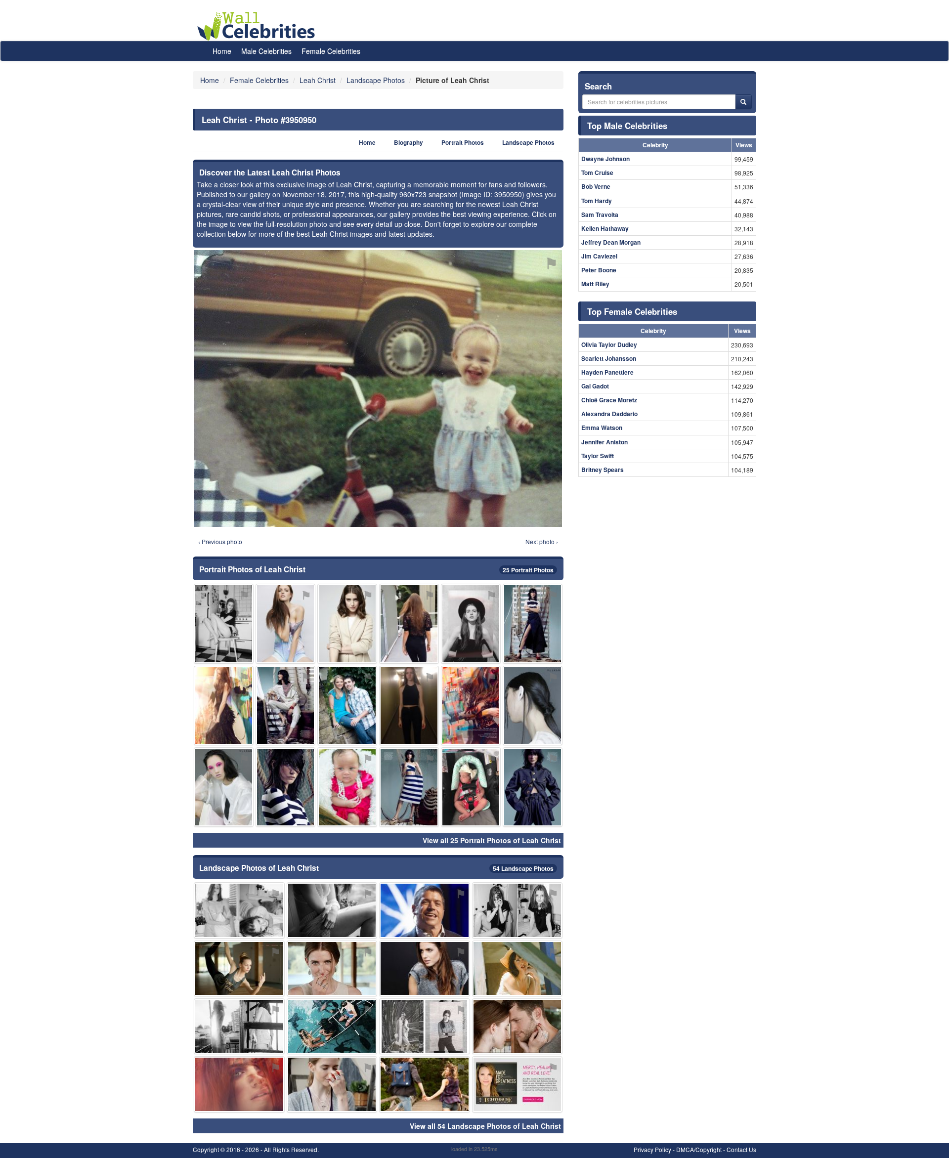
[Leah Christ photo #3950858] (224, 623)
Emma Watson (601, 427)
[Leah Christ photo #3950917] (424, 910)
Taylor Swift (597, 455)
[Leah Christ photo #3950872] (347, 623)
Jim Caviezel (599, 256)
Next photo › (541, 541)
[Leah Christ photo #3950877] (224, 705)
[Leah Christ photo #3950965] (285, 705)
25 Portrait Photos (528, 569)
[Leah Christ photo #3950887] (424, 1084)
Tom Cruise (597, 172)
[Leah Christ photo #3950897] (224, 787)
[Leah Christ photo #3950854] (239, 910)
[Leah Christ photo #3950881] (239, 1026)
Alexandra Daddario (609, 413)
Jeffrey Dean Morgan (611, 242)
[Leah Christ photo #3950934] (517, 1084)
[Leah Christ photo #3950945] (409, 705)
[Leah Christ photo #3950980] (517, 968)
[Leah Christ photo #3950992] (471, 787)
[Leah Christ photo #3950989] (409, 787)
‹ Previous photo (220, 541)
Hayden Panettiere (607, 372)
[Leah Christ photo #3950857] (517, 910)
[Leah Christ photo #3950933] (239, 968)
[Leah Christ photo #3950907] (239, 1084)
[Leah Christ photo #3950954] (285, 787)
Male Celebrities (266, 51)
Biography (408, 142)
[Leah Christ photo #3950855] (285, 623)
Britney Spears (602, 469)
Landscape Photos (528, 142)
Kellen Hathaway (605, 228)
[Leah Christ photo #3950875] (517, 1026)
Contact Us (741, 1149)
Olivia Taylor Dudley (609, 344)
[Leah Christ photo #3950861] (332, 910)
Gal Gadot (595, 386)
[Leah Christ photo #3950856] (471, 623)
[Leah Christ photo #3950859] (332, 1084)
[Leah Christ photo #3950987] (409, 623)
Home (222, 51)
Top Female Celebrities (632, 311)
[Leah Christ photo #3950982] (347, 787)
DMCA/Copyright (699, 1149)
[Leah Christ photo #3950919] (532, 787)
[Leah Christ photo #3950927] (532, 623)
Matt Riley (595, 283)
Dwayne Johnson (605, 158)
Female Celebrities (331, 51)
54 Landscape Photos (523, 868)
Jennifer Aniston (604, 441)
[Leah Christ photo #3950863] (332, 968)
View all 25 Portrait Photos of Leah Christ (492, 840)
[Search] (743, 101)
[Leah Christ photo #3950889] (347, 705)
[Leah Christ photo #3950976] (332, 1026)
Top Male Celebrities (627, 125)
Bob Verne (595, 186)
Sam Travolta (599, 214)
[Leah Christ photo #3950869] (424, 1026)
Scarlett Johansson (608, 358)
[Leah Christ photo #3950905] (424, 968)
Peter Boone (598, 269)
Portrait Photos (462, 142)
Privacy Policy (652, 1149)
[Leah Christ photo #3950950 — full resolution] (378, 388)
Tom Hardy (596, 200)
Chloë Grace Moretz (609, 399)
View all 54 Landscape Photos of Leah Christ (485, 1126)
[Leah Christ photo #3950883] (471, 705)
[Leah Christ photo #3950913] (532, 705)
